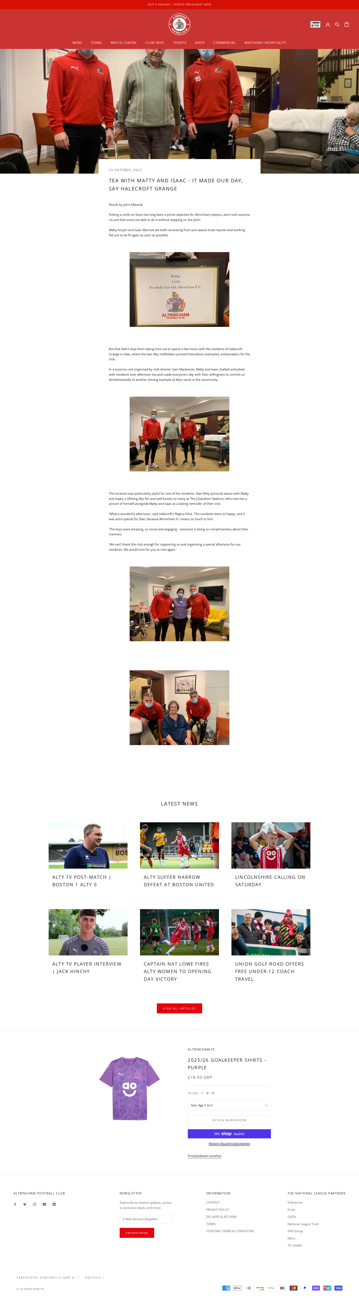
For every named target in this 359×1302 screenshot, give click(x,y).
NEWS (77, 42)
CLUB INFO (154, 42)
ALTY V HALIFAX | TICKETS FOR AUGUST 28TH (179, 4)
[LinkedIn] (54, 1203)
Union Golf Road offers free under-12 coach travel (269, 971)
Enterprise (295, 1202)
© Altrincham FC (30, 1289)
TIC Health (295, 1245)
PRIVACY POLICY (217, 1210)
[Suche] (337, 24)
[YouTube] (44, 1203)
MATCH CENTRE (124, 42)
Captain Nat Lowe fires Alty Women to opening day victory (177, 971)
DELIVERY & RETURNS (221, 1217)
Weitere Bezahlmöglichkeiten (229, 1143)
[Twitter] (207, 1093)
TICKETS (180, 42)
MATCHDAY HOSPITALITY (265, 42)
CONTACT (213, 1202)
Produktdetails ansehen (204, 1156)
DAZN (292, 1217)
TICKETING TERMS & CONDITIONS (230, 1231)
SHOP (200, 42)
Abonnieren (137, 1233)
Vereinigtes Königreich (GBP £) (46, 1277)
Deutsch (93, 1277)
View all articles (179, 1008)
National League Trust (303, 1224)
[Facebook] (202, 1093)
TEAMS (96, 42)
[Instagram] (34, 1203)
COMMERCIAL (224, 42)
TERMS (211, 1224)
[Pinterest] (213, 1093)
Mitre (291, 1238)
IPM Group (295, 1231)
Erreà (291, 1210)
